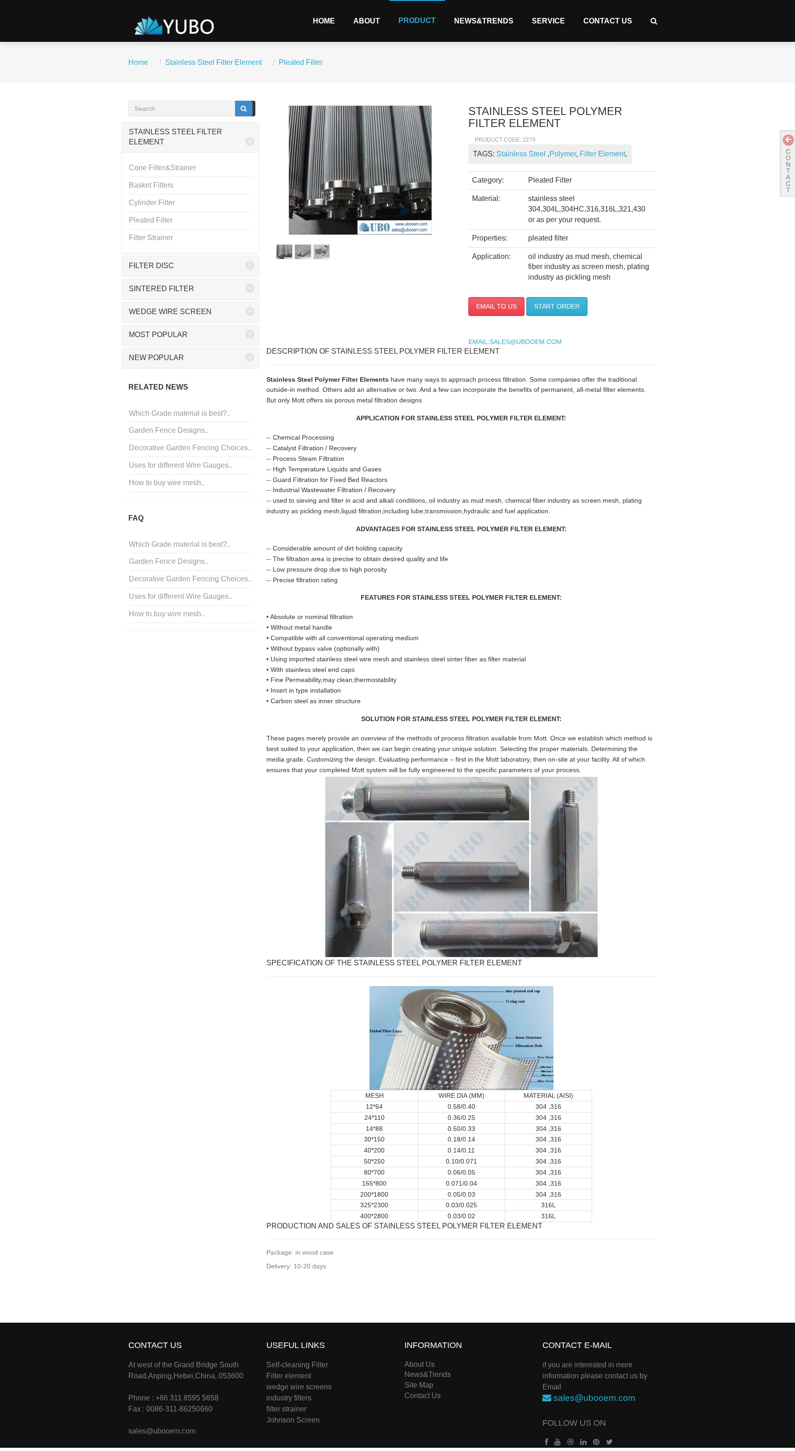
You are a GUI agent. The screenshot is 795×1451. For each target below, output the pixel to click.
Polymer (562, 154)
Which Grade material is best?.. (179, 413)
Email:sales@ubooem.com (515, 341)
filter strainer (286, 1409)
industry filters (288, 1398)
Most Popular (158, 334)
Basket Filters (151, 185)
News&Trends (483, 21)
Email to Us (496, 306)
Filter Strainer (151, 237)
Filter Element (601, 154)
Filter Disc (151, 266)
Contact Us (607, 21)
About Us (419, 1364)
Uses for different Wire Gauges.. (180, 465)
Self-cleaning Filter (297, 1365)
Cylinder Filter (152, 202)
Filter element (288, 1376)
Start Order (557, 306)
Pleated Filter (301, 62)
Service (548, 21)
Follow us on (574, 1423)
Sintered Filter (161, 288)
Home (324, 21)
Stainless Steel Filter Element (213, 62)
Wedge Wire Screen (170, 311)
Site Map (418, 1385)
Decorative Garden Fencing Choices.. (190, 448)
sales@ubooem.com (162, 1431)
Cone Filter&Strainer (162, 168)
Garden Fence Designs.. (168, 430)
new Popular (156, 357)
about (366, 21)
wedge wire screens (299, 1387)
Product (417, 20)
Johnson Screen (293, 1420)
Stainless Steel (521, 154)
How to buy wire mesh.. (167, 483)
